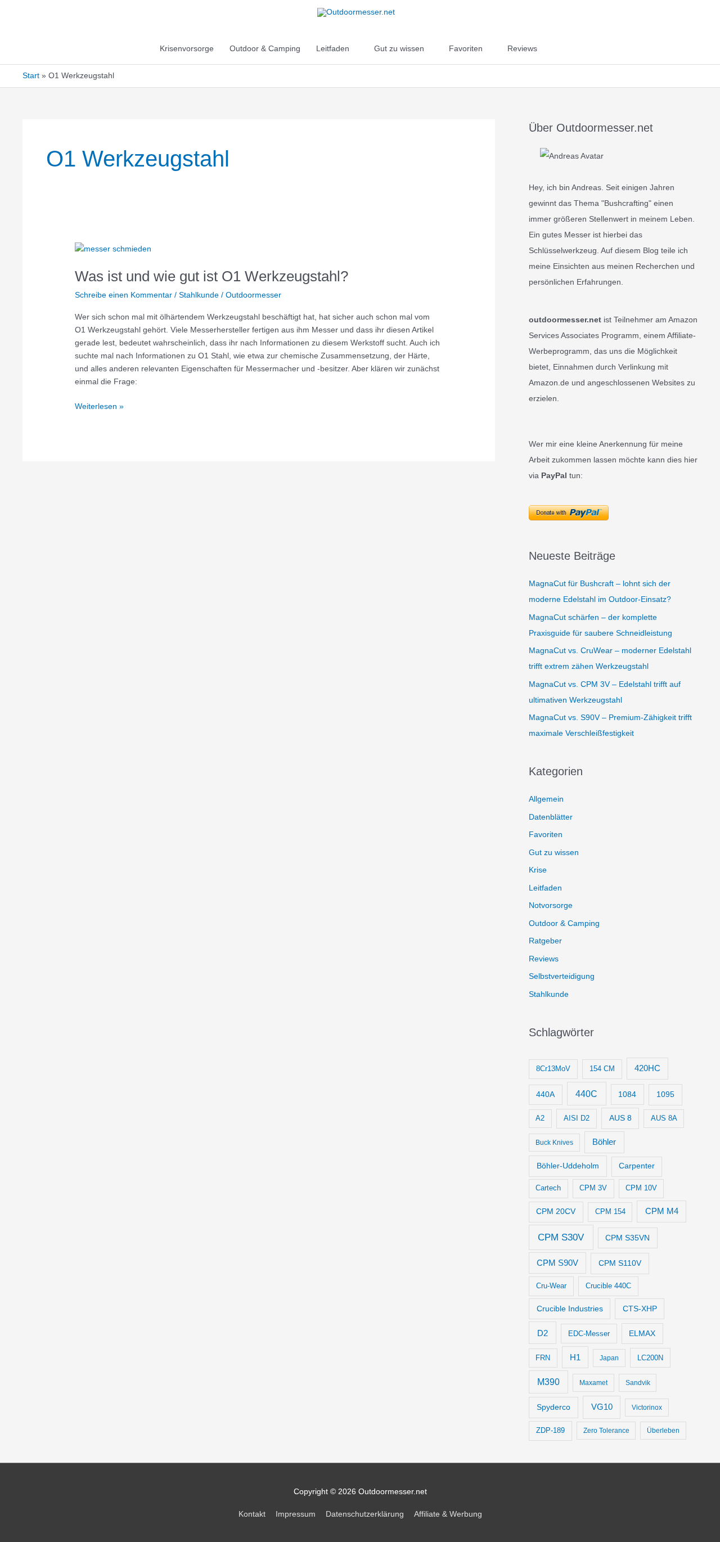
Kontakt (252, 1513)
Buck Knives (554, 1143)
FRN (543, 1358)
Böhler (604, 1142)
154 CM (602, 1068)
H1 (575, 1357)
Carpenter (637, 1166)
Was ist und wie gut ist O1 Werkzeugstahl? (211, 276)
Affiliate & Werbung (448, 1513)
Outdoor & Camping (265, 48)
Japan (609, 1358)
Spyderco (553, 1406)
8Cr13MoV (553, 1068)
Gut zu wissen (399, 48)
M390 (548, 1382)
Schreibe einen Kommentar (123, 294)
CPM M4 (661, 1211)
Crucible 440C (608, 1286)
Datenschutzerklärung (365, 1513)
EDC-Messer (589, 1333)
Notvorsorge (551, 905)
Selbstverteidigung (562, 976)
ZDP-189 (550, 1430)
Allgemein (546, 798)
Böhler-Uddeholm (568, 1165)
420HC (647, 1068)
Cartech (548, 1188)
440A (545, 1094)
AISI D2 (577, 1118)
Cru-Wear (551, 1286)
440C (586, 1094)
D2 (542, 1333)
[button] (557, 48)
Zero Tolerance (606, 1431)
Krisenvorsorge (187, 48)
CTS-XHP (640, 1308)
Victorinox (647, 1407)
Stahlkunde (199, 294)
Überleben (663, 1431)
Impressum (296, 1513)
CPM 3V (593, 1188)
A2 (540, 1118)
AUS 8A (664, 1118)
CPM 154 (610, 1211)
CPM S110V (619, 1262)
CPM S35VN (627, 1237)
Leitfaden (332, 48)
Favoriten (466, 48)
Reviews (522, 48)
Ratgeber (545, 940)
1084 (627, 1094)
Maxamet (593, 1383)
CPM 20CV (555, 1211)
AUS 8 (620, 1117)
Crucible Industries (570, 1308)
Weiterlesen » (99, 407)
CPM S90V (557, 1262)
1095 (665, 1094)
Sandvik (638, 1383)
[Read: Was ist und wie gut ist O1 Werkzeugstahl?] (113, 248)
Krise (538, 869)
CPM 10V (641, 1188)
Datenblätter (551, 816)
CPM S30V (561, 1237)
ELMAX (642, 1333)
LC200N (650, 1358)
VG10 (602, 1406)
